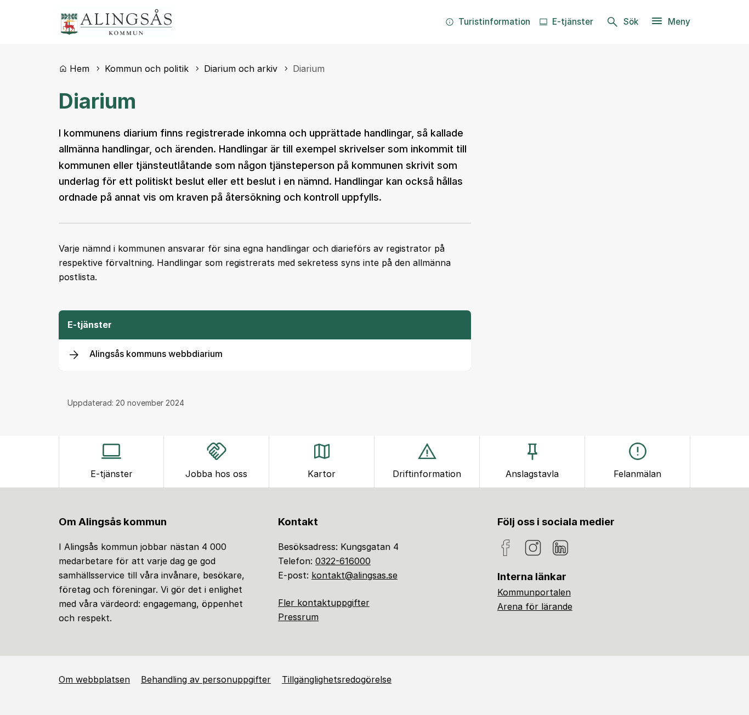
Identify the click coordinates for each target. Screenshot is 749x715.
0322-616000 (343, 560)
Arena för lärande (534, 606)
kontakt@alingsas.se (354, 575)
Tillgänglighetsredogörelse (336, 679)
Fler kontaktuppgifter (324, 602)
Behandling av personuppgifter (206, 679)
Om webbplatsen (94, 679)
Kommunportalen (534, 592)
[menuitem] (487, 22)
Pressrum (298, 616)
